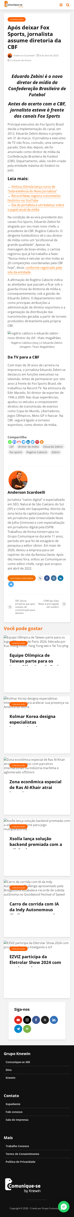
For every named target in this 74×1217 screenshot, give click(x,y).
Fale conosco (14, 1112)
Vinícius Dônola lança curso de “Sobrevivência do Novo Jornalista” (32, 188)
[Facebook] (14, 442)
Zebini (56, 452)
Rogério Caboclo (37, 452)
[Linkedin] (28, 442)
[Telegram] (23, 442)
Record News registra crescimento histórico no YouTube (34, 198)
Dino (9, 1070)
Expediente (13, 1104)
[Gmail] (19, 442)
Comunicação (17, 19)
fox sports (15, 452)
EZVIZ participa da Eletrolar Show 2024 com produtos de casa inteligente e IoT (35, 965)
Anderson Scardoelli (24, 55)
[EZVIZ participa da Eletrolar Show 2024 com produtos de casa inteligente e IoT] (37, 945)
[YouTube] (18, 1020)
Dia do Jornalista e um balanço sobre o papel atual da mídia (36, 207)
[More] (42, 442)
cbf (11, 446)
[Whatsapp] (10, 442)
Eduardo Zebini (53, 446)
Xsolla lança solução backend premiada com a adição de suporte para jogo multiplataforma (35, 847)
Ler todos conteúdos (21, 578)
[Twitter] (33, 442)
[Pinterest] (37, 442)
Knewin (10, 1077)
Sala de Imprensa (17, 1120)
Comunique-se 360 (18, 1062)
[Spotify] (27, 1029)
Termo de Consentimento (22, 1154)
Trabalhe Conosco (17, 1146)
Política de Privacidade (20, 1162)
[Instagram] (27, 1020)
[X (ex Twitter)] (45, 1020)
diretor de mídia (28, 446)
